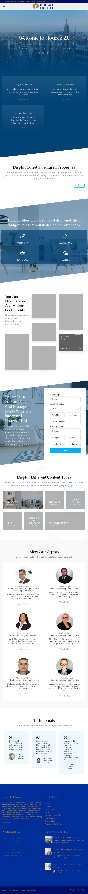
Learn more (23, 99)
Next (81, 186)
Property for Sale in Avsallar (13, 841)
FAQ (47, 812)
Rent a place (22, 260)
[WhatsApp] (79, 890)
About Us (48, 806)
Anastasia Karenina (64, 678)
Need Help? (65, 260)
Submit (65, 451)
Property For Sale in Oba (11, 850)
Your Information (57, 404)
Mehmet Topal (64, 586)
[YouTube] (74, 890)
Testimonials (50, 821)
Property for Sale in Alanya (12, 838)
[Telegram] (83, 890)
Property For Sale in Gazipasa (13, 856)
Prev (76, 186)
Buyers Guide (50, 809)
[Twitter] (66, 890)
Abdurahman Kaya (23, 586)
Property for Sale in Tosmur (12, 847)
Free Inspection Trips (53, 815)
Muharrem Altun (23, 678)
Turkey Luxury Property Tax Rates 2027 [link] (69, 837)
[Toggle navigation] (85, 1)
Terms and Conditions (53, 824)
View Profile (23, 604)
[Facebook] (61, 890)
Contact (48, 803)
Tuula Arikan (64, 633)
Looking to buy (23, 243)
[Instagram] (70, 890)
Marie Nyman (23, 633)
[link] (48, 839)
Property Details (56, 427)
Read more (6, 823)
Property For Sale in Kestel (12, 844)
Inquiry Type (55, 395)
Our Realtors (50, 818)
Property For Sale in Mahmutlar (14, 853)
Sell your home (65, 243)
